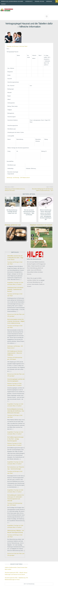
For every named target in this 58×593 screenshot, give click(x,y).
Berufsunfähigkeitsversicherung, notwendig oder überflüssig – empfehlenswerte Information (15, 410)
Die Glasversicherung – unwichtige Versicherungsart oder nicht (12, 211)
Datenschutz (29, 1)
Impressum (49, 1)
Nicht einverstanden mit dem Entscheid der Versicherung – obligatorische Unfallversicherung (16, 321)
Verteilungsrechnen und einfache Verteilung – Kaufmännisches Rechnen (15, 289)
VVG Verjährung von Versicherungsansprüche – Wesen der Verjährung (14, 353)
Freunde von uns (39, 1)
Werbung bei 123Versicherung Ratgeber (12, 1)
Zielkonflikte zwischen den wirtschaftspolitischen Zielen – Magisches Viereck (15, 257)
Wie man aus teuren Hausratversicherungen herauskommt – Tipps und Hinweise (29, 212)
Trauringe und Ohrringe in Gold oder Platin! (17, 46)
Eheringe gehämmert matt (13, 225)
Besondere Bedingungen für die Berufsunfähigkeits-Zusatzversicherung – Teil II (42, 189)
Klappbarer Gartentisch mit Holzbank (41, 225)
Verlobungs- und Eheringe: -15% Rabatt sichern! (18, 177)
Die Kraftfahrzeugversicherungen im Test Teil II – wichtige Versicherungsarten (15, 438)
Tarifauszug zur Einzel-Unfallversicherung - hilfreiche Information (15, 189)
